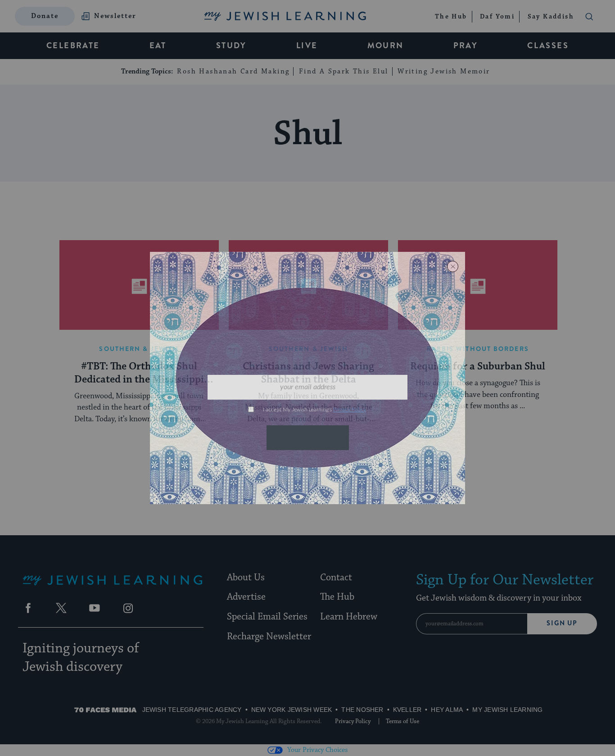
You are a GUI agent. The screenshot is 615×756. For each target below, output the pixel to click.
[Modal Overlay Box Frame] (307, 378)
